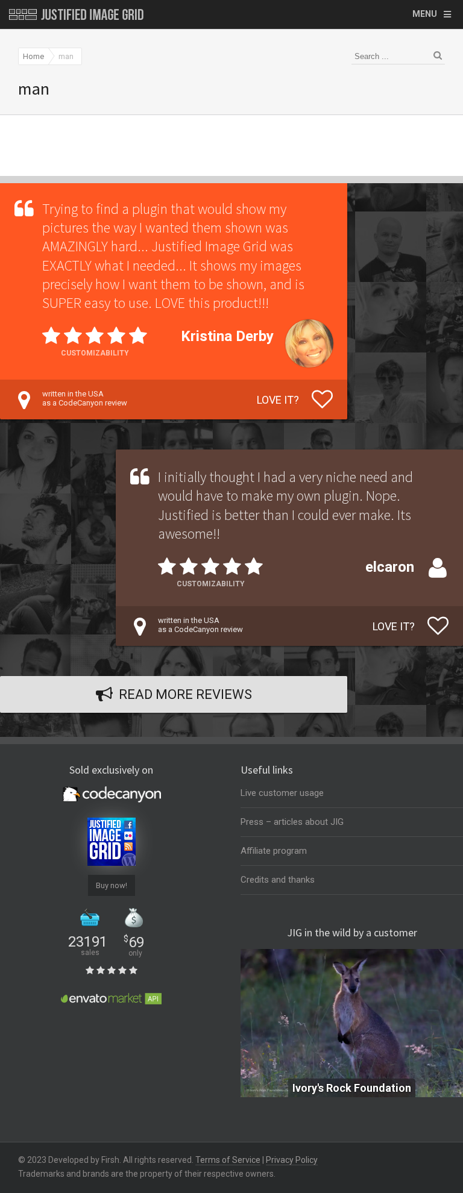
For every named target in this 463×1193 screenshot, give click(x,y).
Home (33, 56)
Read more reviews (185, 694)
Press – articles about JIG (292, 821)
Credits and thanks (278, 879)
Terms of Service (227, 1160)
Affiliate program (274, 850)
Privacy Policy (292, 1160)
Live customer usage (282, 793)
